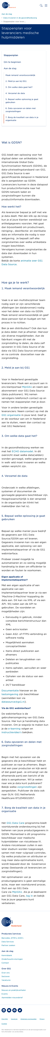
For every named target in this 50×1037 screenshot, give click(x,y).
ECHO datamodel (22, 451)
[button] (4, 1010)
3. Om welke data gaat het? (19, 87)
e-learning (14, 728)
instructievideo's (12, 732)
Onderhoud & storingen (12, 959)
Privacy (42, 1019)
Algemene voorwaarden (29, 1019)
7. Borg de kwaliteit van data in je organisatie (22, 118)
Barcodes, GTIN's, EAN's (12, 938)
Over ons (6, 973)
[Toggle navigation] (46, 5)
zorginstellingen (27, 787)
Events (5, 994)
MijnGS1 (27, 387)
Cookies (4, 1023)
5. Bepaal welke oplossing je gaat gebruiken (22, 100)
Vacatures (6, 980)
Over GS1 (5, 1019)
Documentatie (10, 690)
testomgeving (10, 694)
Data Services (8, 942)
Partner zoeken (8, 945)
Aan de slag (10, 68)
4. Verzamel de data (15, 93)
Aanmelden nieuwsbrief (12, 998)
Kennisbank (7, 955)
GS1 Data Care (15, 823)
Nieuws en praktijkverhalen (14, 990)
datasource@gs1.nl (13, 701)
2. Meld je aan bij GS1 (16, 81)
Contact (5, 963)
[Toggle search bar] (41, 5)
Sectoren (6, 976)
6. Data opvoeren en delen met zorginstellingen (21, 109)
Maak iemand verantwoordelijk (20, 75)
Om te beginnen (12, 62)
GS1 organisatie (11, 415)
